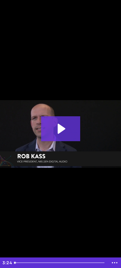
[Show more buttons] (114, 262)
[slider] (60, 262)
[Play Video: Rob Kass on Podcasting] (60, 128)
